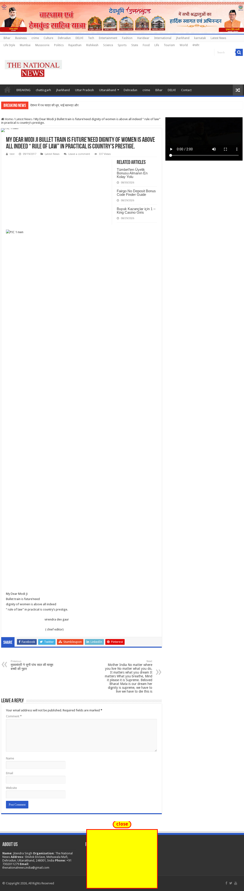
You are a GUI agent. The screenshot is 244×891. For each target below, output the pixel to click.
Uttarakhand (107, 90)
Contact (186, 90)
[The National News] (33, 67)
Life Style (9, 45)
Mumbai (25, 45)
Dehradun (64, 38)
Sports (122, 45)
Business (21, 38)
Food (146, 45)
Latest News (218, 38)
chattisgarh (43, 90)
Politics (59, 45)
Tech (91, 38)
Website (11, 788)
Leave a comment (79, 154)
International (162, 38)
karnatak (200, 38)
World (184, 45)
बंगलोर (196, 45)
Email (9, 773)
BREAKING (23, 90)
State (134, 45)
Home (7, 89)
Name (10, 758)
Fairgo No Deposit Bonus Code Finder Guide (136, 193)
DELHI (79, 38)
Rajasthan (74, 45)
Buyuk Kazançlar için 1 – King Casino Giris (136, 210)
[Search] (239, 52)
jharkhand (182, 38)
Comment (14, 716)
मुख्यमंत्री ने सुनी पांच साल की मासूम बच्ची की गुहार (32, 665)
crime (35, 38)
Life (156, 45)
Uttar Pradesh (84, 90)
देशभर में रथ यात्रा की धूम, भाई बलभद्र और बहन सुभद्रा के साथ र (66, 105)
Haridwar (143, 38)
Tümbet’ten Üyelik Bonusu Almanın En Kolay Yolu (132, 173)
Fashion (127, 38)
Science (108, 45)
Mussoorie (42, 45)
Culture (48, 38)
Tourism (169, 45)
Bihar (7, 38)
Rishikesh (92, 45)
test (12, 154)
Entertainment (108, 38)
